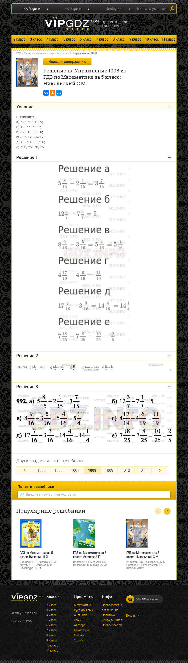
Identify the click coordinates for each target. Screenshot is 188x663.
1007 (75, 470)
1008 (92, 470)
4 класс (52, 39)
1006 (58, 470)
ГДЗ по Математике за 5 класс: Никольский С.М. (142, 554)
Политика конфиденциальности (116, 617)
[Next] (160, 470)
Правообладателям (115, 625)
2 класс (19, 39)
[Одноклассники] (52, 93)
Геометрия (81, 630)
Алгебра (79, 625)
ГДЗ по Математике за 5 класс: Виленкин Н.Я (36, 554)
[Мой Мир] (59, 93)
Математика (44, 53)
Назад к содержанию (67, 61)
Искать (172, 9)
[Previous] (24, 470)
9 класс (135, 39)
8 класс (119, 39)
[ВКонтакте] (46, 93)
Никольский (63, 53)
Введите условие (151, 8)
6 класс (86, 39)
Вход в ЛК (132, 615)
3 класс (36, 39)
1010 (126, 470)
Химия (78, 640)
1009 (109, 470)
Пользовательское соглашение (114, 607)
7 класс (102, 39)
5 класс (69, 39)
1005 (41, 470)
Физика (79, 635)
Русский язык (83, 610)
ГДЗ (19, 53)
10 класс (152, 39)
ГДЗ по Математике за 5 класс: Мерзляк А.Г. (89, 554)
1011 (143, 470)
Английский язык (82, 617)
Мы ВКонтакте (147, 599)
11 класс (168, 39)
